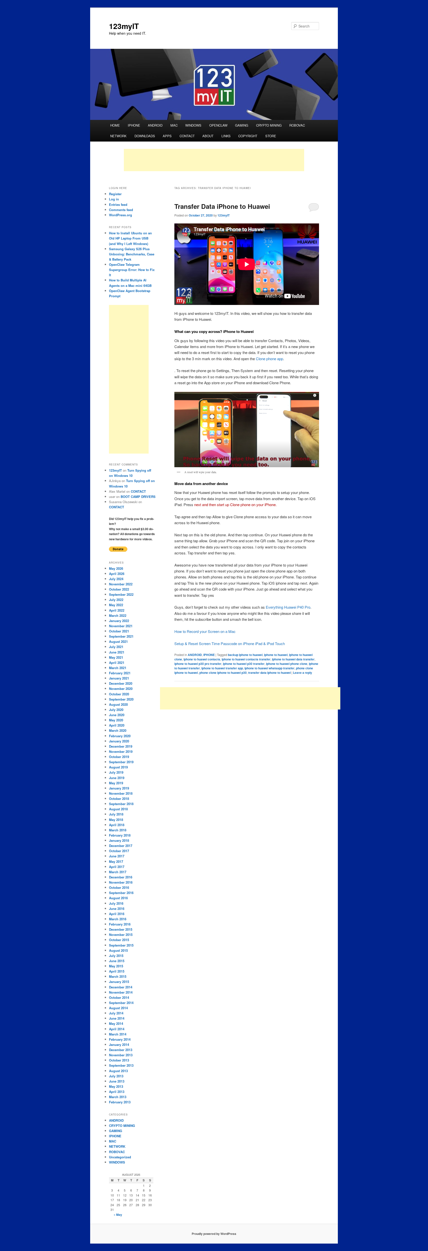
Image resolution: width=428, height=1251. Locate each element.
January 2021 (119, 678)
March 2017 (117, 872)
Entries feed (118, 204)
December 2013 (120, 1049)
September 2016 (121, 892)
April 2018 (116, 824)
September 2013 (121, 1065)
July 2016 (116, 903)
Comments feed (121, 209)
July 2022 (116, 599)
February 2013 (120, 1102)
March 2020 (117, 730)
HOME (115, 125)
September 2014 (121, 1002)
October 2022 (119, 589)
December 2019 (120, 746)
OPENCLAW (218, 125)
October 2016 (119, 887)
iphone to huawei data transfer (293, 659)
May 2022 (116, 604)
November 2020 (121, 688)
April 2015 (116, 971)
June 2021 (116, 652)
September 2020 (121, 699)
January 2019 (119, 788)
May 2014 (116, 1023)
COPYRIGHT (247, 136)
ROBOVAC (297, 125)
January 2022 (119, 620)
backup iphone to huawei (245, 655)
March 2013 (117, 1096)
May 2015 (116, 966)
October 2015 (119, 939)
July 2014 (116, 1013)
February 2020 (120, 736)
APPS (167, 136)
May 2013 (116, 1086)
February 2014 (120, 1039)
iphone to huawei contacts (202, 659)
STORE (270, 136)
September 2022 (121, 594)
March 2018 (117, 830)
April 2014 (116, 1029)
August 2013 (118, 1070)
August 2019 (118, 767)
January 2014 (119, 1044)
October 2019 (119, 756)
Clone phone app (269, 358)
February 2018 (120, 835)
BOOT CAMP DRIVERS (138, 496)
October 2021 (119, 631)
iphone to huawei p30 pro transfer (197, 663)
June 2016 (116, 908)
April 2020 (116, 725)
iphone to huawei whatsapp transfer (269, 668)
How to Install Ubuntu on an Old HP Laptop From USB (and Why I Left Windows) (130, 238)
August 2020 (118, 704)
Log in (114, 199)
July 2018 (116, 814)
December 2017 (120, 845)
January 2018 (119, 840)
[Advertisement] (214, 160)
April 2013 (116, 1091)
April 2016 (116, 913)
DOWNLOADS (144, 136)
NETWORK (118, 136)
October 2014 (119, 997)
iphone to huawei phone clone (286, 663)
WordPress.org (120, 215)
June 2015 (116, 960)
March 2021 (117, 667)
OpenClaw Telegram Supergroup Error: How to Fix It (132, 269)
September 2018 (121, 803)
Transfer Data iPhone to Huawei (222, 206)
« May (118, 1214)
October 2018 (119, 798)
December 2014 (120, 987)
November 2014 (121, 992)
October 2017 (119, 850)
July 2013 (116, 1076)
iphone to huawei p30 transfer (244, 663)
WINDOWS (193, 125)
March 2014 (117, 1034)
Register (115, 193)
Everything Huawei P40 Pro (288, 607)
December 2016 (120, 877)
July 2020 (116, 709)
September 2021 (121, 636)
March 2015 (117, 976)
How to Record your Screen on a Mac (205, 631)
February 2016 (120, 924)
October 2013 (119, 1060)
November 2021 (121, 626)
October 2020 (119, 694)
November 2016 (121, 882)
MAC (174, 125)
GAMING (241, 125)
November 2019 (121, 751)
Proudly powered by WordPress (214, 1233)
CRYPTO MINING (269, 125)
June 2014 (116, 1018)
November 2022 (121, 584)
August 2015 (118, 950)
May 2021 (116, 657)
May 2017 (116, 861)
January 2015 (119, 981)
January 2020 (119, 741)
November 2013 (121, 1055)
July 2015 (116, 955)
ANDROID (155, 125)
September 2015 (121, 945)
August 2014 (118, 1008)
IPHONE (134, 125)
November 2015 (121, 934)
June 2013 (116, 1081)
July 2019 (116, 772)
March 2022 (117, 615)
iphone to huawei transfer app (222, 668)
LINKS (226, 136)
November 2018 (121, 793)
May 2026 (116, 568)
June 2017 (116, 856)
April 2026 (116, 573)
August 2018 (118, 809)
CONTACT (187, 136)
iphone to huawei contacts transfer (246, 659)
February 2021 (120, 673)
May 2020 (116, 720)
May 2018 (116, 819)
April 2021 (116, 662)
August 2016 (118, 898)
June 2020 (116, 714)
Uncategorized (120, 1157)
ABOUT (208, 136)
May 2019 (116, 783)
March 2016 (117, 919)
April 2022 (116, 610)
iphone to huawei (276, 655)
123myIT (124, 26)
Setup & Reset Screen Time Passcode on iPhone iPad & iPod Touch (229, 643)
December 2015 (120, 929)
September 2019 (121, 762)
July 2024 (116, 578)
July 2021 (116, 646)
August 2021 (118, 641)
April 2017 (116, 866)
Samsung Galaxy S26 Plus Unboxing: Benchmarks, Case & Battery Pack (131, 254)
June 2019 (116, 777)
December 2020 (120, 683)
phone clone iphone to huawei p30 (223, 672)
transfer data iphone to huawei (269, 672)
